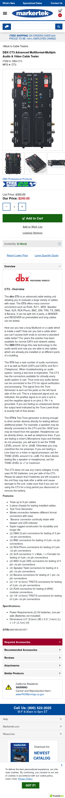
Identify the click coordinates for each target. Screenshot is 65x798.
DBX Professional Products (17, 179)
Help (5, 719)
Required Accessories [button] (17, 642)
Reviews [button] (9, 657)
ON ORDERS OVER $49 (32, 37)
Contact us (56, 3)
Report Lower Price (17, 255)
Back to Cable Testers (16, 46)
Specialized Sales (32, 3)
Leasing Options (32, 233)
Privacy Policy (25, 778)
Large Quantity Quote (46, 255)
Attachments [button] (11, 665)
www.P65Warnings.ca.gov (30, 694)
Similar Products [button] (14, 673)
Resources (9, 734)
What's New (9, 3)
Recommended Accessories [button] (20, 650)
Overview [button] (9, 266)
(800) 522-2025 (39, 708)
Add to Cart (34, 218)
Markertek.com (11, 726)
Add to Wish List (32, 226)
